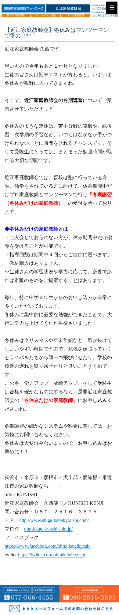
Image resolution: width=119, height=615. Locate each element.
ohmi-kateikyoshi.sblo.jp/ (48, 528)
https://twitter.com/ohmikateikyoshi (51, 554)
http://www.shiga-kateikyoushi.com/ (54, 520)
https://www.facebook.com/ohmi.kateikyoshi (48, 546)
